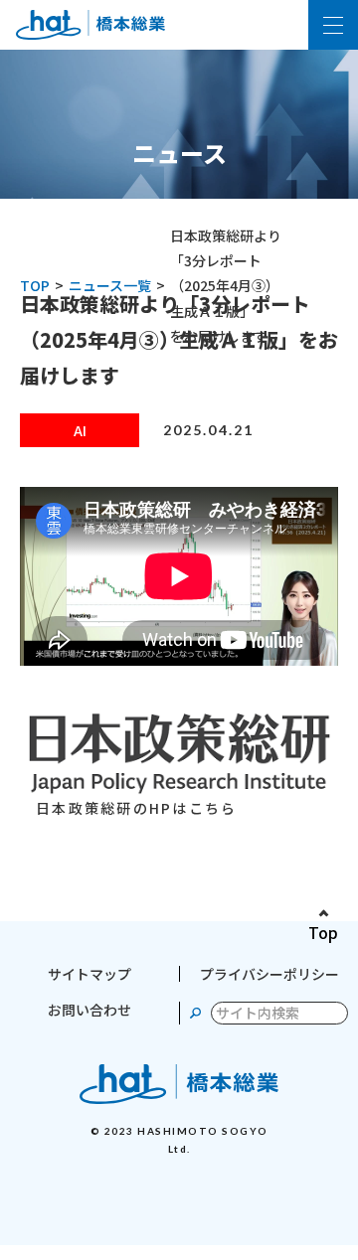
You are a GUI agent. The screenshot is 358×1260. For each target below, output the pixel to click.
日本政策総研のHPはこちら (136, 808)
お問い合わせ (89, 1010)
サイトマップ (89, 974)
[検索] (195, 1013)
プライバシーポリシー (269, 974)
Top (323, 932)
